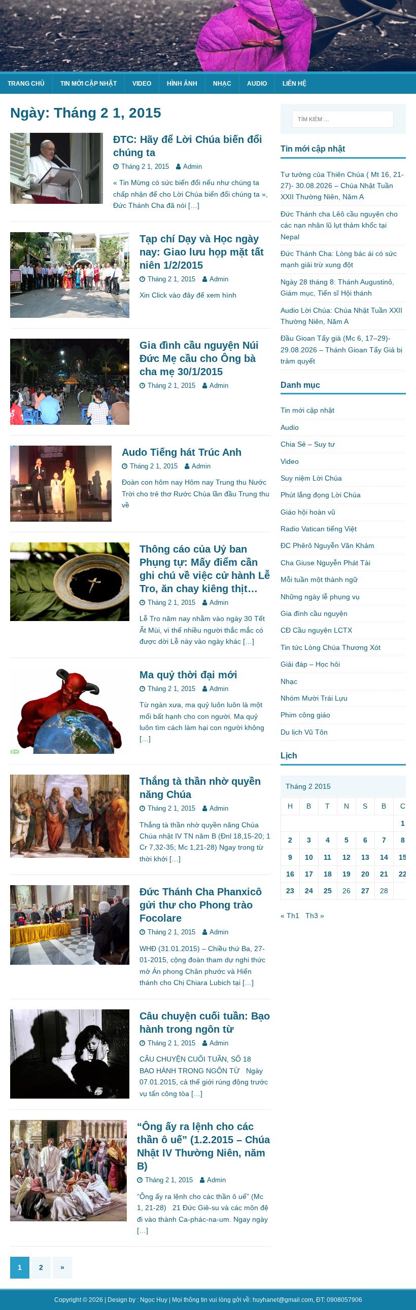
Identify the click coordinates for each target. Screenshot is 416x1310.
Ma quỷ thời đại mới (188, 674)
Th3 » (314, 916)
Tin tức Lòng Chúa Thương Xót (330, 647)
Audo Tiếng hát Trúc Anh (181, 452)
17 (309, 874)
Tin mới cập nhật (88, 83)
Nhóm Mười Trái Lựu (314, 698)
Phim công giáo (305, 715)
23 (290, 891)
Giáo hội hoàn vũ (308, 512)
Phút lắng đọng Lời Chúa (321, 495)
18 (328, 874)
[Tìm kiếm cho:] (343, 119)
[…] (193, 205)
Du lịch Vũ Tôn (304, 732)
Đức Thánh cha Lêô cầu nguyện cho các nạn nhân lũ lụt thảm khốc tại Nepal (339, 225)
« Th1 (290, 916)
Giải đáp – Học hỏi (310, 664)
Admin (192, 166)
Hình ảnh (182, 83)
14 (384, 857)
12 (346, 857)
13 (365, 857)
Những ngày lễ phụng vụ (320, 597)
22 (403, 874)
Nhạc (222, 83)
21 (384, 874)
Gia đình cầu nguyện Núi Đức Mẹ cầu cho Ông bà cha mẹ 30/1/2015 (199, 358)
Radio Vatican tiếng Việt (319, 529)
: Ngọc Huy (152, 1299)
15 (403, 857)
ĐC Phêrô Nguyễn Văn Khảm (327, 545)
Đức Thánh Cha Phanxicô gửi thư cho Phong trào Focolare (201, 905)
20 (365, 874)
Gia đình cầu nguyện (314, 613)
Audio (257, 83)
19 (346, 874)
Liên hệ (294, 83)
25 (328, 891)
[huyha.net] (208, 66)
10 (309, 857)
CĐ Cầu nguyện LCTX (316, 630)
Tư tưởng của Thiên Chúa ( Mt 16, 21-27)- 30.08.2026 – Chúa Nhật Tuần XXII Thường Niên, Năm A (342, 185)
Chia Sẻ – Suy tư (308, 444)
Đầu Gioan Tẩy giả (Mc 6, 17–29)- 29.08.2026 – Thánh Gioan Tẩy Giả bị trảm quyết (341, 349)
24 (309, 891)
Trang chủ (26, 83)
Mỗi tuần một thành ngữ (319, 579)
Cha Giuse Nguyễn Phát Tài (325, 563)
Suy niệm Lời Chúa (311, 478)
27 (365, 891)
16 (290, 874)
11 (327, 857)
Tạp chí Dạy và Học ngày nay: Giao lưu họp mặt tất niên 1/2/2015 (202, 252)
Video (141, 83)
